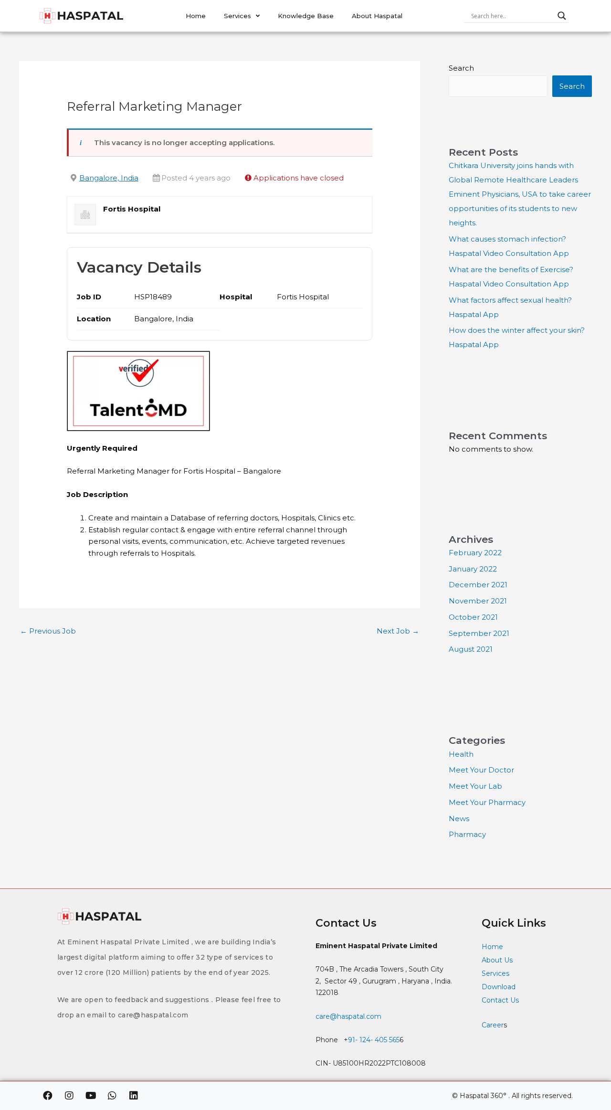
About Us (497, 960)
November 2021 (478, 600)
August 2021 (471, 649)
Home (196, 16)
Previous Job (48, 630)
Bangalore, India (108, 177)
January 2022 (473, 568)
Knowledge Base (306, 16)
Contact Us (501, 1000)
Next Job (398, 630)
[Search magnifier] (562, 15)
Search (461, 68)
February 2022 (475, 552)
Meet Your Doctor (481, 769)
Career (493, 1025)
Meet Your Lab (475, 786)
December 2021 (478, 584)
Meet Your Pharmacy (487, 802)
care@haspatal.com (348, 1016)
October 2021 (473, 617)
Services (237, 16)
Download (499, 987)
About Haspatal (377, 16)
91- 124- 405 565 (374, 1040)
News (459, 818)
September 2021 (479, 633)
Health (461, 754)
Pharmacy (467, 834)
